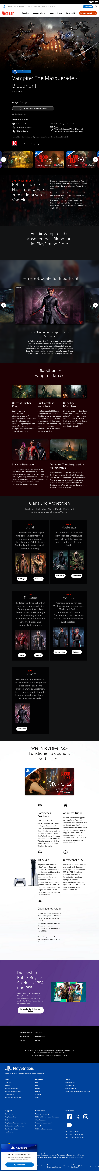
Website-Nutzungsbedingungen (54, 1166)
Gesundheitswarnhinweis (43, 1123)
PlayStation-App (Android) (74, 1134)
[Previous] (3, 159)
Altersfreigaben (40, 1120)
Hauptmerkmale (55, 13)
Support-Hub (9, 1114)
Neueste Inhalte (39, 13)
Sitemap (66, 1166)
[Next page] (74, 13)
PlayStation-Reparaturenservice (15, 1123)
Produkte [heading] (39, 1079)
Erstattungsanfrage (11, 1129)
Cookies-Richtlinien (74, 1166)
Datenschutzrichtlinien (37, 1166)
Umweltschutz (70, 1082)
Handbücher (9, 1132)
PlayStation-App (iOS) (72, 1131)
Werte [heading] (67, 1079)
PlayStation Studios (11, 1088)
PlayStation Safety (11, 1117)
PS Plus (28, 6)
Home (7, 1074)
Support (50, 6)
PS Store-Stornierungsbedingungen (47, 1117)
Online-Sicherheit (71, 1088)
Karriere (7, 1085)
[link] (21, 71)
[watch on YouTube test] (58, 165)
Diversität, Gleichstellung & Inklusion (77, 1091)
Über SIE (8, 1082)
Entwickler (38, 1126)
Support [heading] (8, 1111)
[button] (49, 159)
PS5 (15, 6)
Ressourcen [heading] (40, 1111)
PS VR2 (37, 1088)
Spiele (21, 6)
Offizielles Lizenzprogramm (44, 1129)
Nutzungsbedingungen (42, 1114)
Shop (9, 6)
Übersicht (25, 13)
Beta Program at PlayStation (74, 1137)
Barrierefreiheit (70, 1085)
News (43, 6)
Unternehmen (9, 1094)
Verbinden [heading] (69, 1111)
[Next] (95, 159)
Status (7, 1120)
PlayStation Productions (13, 1091)
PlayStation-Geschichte (13, 1097)
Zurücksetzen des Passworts (14, 1126)
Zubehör (36, 6)
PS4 (36, 1085)
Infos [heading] (7, 1079)
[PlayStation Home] (4, 6)
